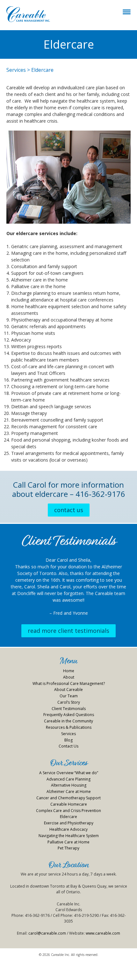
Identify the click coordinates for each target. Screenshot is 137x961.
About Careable (68, 689)
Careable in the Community (68, 721)
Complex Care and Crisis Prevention (68, 810)
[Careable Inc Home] (28, 14)
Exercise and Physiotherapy (68, 823)
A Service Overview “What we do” (68, 772)
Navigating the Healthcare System (69, 835)
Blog (68, 740)
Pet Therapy (68, 848)
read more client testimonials (68, 630)
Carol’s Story (68, 702)
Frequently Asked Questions (68, 714)
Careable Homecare (68, 804)
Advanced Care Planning (68, 779)
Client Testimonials (69, 708)
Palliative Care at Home (68, 842)
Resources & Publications (68, 727)
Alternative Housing (68, 785)
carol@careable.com (47, 933)
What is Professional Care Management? (68, 683)
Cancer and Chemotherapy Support (68, 798)
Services (16, 69)
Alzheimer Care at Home (69, 791)
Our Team (69, 696)
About (68, 677)
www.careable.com (103, 933)
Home (68, 670)
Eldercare (68, 816)
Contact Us (68, 510)
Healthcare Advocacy (68, 829)
